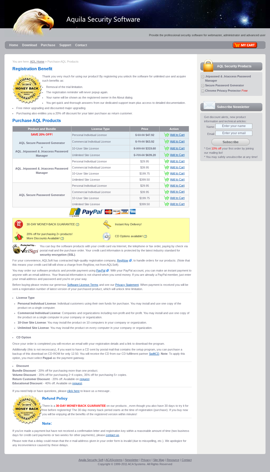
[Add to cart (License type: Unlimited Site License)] (167, 154)
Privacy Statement (127, 284)
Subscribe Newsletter (233, 107)
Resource (173, 459)
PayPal (100, 270)
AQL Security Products (234, 66)
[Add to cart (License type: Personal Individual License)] (167, 134)
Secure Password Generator (224, 85)
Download (29, 45)
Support (65, 45)
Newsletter (132, 459)
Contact (81, 45)
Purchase (48, 45)
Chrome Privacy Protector (223, 90)
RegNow (122, 260)
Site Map (158, 459)
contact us (112, 435)
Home (13, 45)
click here (73, 390)
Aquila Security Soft (91, 459)
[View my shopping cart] (245, 45)
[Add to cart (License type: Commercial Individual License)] (167, 141)
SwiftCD (154, 353)
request (84, 379)
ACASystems (114, 459)
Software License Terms (82, 284)
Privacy (146, 459)
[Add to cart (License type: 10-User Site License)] (167, 148)
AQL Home (37, 61)
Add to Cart (177, 134)
